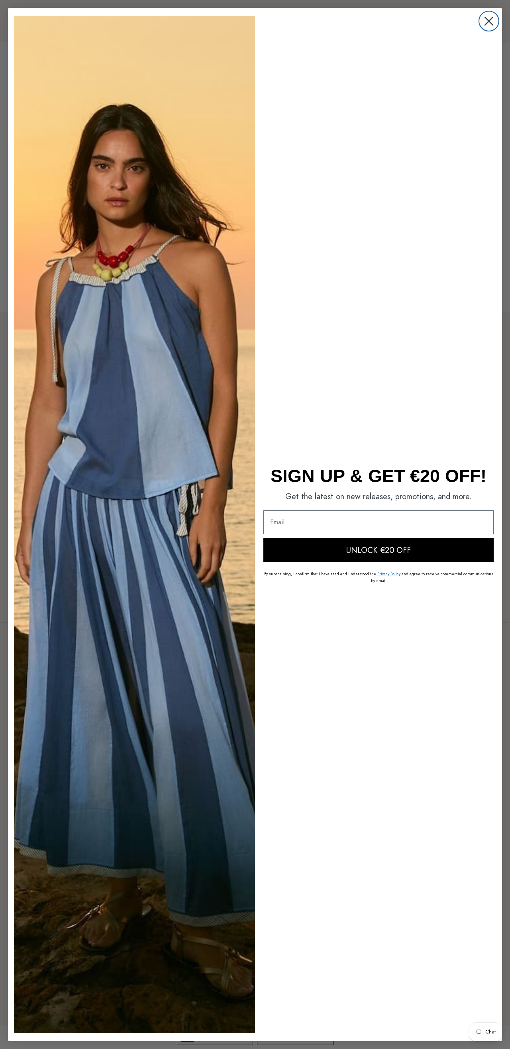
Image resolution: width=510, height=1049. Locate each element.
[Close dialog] (489, 21)
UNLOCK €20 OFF (378, 550)
